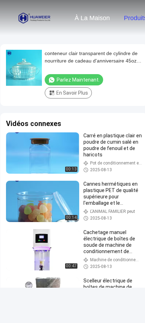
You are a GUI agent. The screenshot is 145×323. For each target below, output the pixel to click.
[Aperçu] (34, 17)
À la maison (92, 18)
